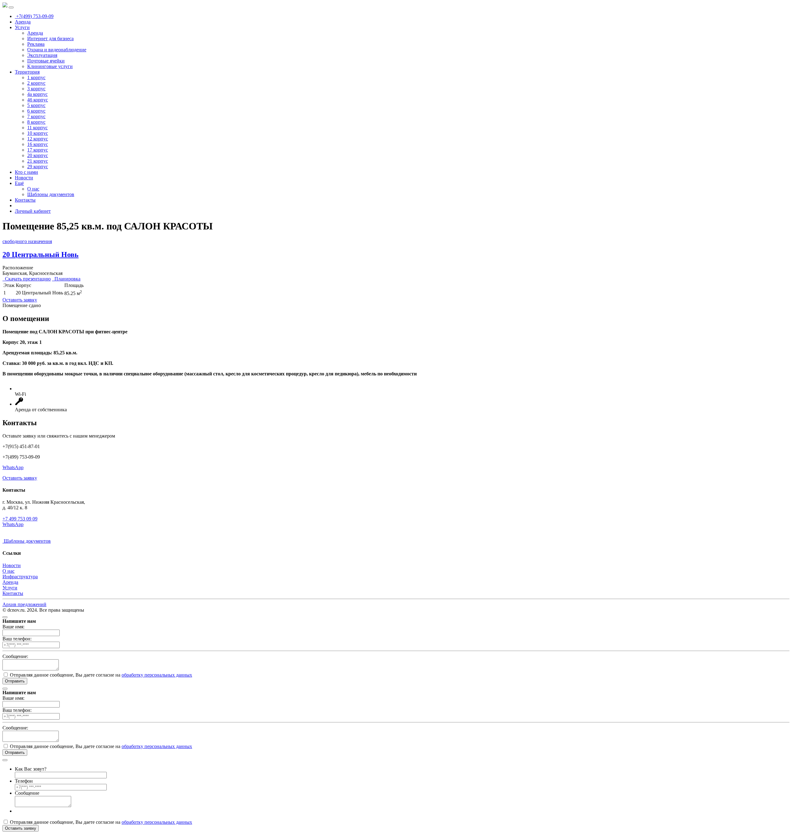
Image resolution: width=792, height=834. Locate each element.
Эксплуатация (42, 55)
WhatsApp (13, 467)
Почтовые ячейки (46, 60)
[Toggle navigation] (11, 7)
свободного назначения (27, 241)
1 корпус (36, 77)
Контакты (25, 200)
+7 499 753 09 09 (19, 518)
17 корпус (37, 149)
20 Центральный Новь (40, 254)
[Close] (4, 617)
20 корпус (37, 155)
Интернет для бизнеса (50, 38)
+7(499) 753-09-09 (34, 16)
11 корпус (37, 127)
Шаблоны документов (50, 194)
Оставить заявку (19, 299)
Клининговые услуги (50, 66)
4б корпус (37, 99)
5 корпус (36, 105)
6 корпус (36, 110)
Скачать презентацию (26, 278)
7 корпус (36, 116)
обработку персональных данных (157, 675)
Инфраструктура (20, 576)
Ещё (19, 183)
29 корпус (37, 166)
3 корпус (36, 88)
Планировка (66, 278)
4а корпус (37, 94)
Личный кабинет (33, 211)
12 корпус (37, 138)
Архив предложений (24, 604)
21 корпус (37, 161)
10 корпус (37, 133)
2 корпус (36, 83)
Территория (27, 72)
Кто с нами (26, 172)
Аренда (23, 21)
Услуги (22, 27)
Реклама (36, 44)
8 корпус (36, 122)
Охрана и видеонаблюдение (56, 49)
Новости (24, 177)
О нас (33, 188)
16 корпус (37, 144)
